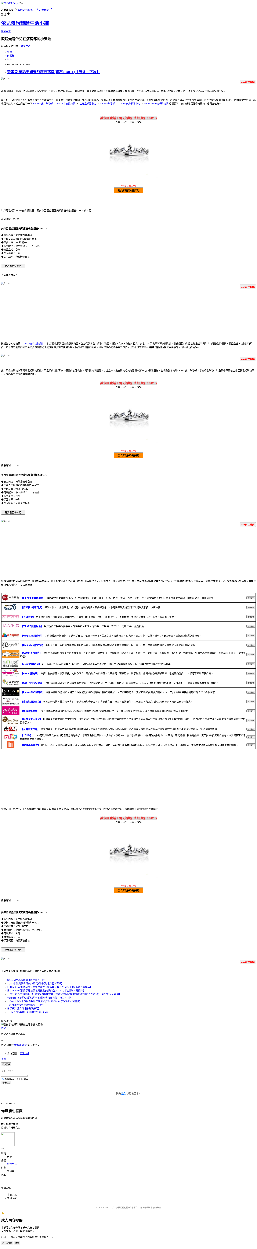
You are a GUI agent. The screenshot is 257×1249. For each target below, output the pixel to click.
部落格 (10, 55)
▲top (4, 1058)
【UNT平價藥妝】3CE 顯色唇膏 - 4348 (27, 1012)
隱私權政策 (145, 1207)
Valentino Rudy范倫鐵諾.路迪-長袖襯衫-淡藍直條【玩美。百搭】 (40, 997)
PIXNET (106, 1207)
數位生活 (25, 46)
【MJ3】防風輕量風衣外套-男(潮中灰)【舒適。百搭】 (35, 983)
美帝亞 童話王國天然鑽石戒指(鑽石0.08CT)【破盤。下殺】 (53, 72)
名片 (9, 59)
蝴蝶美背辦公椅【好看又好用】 (23, 1008)
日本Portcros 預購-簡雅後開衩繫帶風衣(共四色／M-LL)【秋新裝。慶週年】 (46, 990)
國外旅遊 (24, 1053)
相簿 (9, 52)
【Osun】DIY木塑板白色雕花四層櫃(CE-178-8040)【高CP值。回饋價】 (44, 1001)
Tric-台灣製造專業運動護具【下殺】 (26, 1005)
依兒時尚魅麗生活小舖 (25, 23)
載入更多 (6, 1064)
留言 (24, 1045)
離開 (17, 1243)
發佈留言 (6, 1083)
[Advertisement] (128, 315)
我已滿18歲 (7, 1243)
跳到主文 (6, 31)
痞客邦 (17, 1045)
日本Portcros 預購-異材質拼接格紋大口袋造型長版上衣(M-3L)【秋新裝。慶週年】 (49, 987)
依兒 (3, 1028)
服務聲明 (157, 1207)
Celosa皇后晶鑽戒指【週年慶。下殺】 (27, 980)
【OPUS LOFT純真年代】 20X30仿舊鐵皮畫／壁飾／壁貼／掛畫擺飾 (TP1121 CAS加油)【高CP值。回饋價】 (64, 994)
